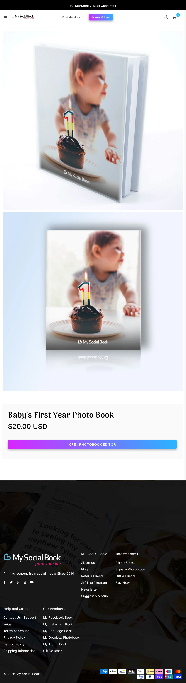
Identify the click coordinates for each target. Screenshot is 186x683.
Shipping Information (19, 651)
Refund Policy (14, 644)
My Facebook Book (58, 617)
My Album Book (55, 644)
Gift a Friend (125, 576)
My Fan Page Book (57, 631)
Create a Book (101, 17)
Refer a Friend (92, 576)
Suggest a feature (95, 596)
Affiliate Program (94, 582)
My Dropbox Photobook (61, 637)
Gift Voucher (52, 651)
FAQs (7, 624)
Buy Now (123, 582)
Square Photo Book (130, 569)
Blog (84, 569)
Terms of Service (16, 631)
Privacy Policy (14, 637)
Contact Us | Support (19, 617)
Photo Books (125, 563)
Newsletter (89, 589)
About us (88, 563)
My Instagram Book (58, 624)
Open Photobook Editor (92, 444)
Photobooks (70, 17)
